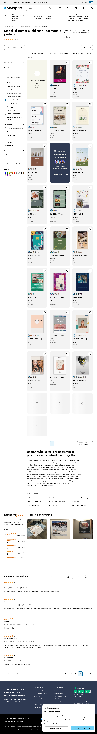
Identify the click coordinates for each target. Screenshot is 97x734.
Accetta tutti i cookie (82, 728)
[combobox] (38, 8)
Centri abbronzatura (34, 502)
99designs (16, 2)
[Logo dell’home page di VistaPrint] (13, 8)
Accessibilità (38, 704)
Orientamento (9, 68)
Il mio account (38, 691)
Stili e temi (8, 125)
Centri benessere (33, 505)
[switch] (89, 2)
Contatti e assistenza (40, 693)
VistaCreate (6, 2)
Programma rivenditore (41, 702)
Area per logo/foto (11, 160)
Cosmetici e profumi (40, 26)
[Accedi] (83, 8)
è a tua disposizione (18, 699)
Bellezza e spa (25, 26)
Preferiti (88, 47)
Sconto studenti (39, 707)
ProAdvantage (26, 2)
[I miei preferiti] (76, 8)
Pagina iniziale (8, 26)
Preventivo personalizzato (41, 2)
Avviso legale (19, 721)
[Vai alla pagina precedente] (65, 673)
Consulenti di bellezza (57, 502)
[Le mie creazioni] (68, 8)
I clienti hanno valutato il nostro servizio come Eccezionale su (82, 703)
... (17, 26)
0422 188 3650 (8, 718)
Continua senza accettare (52, 708)
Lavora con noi (58, 693)
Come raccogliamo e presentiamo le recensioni (13, 523)
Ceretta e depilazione (57, 498)
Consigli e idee (38, 699)
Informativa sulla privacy (24, 718)
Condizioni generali (9, 721)
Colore (6, 169)
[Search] (68, 577)
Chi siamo (57, 691)
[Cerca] (50, 8)
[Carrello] (91, 8)
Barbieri (29, 498)
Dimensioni (8, 62)
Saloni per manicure (79, 505)
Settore (6, 73)
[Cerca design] (22, 47)
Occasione (8, 151)
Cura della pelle (54, 505)
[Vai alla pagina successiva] (90, 673)
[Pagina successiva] (58, 443)
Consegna (37, 696)
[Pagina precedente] (46, 443)
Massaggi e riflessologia (80, 498)
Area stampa (58, 701)
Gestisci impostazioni (56, 728)
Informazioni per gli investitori (60, 697)
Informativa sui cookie (51, 724)
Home (15, 718)
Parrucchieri (76, 502)
